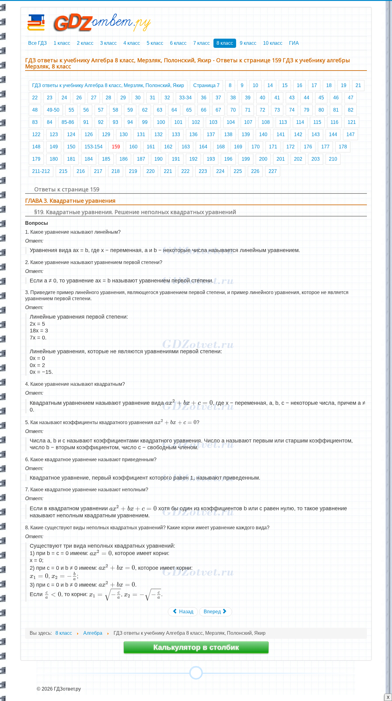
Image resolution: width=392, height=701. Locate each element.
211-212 (41, 171)
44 (306, 97)
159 (116, 146)
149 (54, 146)
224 (220, 171)
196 (228, 159)
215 (63, 171)
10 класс (272, 43)
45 (321, 97)
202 (298, 159)
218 (115, 171)
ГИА (294, 43)
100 (161, 122)
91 (86, 122)
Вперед (213, 611)
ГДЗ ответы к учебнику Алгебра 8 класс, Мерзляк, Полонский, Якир (108, 85)
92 (101, 122)
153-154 (94, 146)
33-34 (185, 97)
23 (49, 97)
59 (130, 110)
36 (203, 97)
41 (277, 97)
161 (151, 146)
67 (218, 110)
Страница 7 (206, 85)
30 (138, 97)
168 (221, 146)
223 (203, 171)
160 (133, 146)
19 (343, 85)
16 (299, 85)
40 (262, 97)
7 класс (201, 43)
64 (174, 110)
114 (300, 122)
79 (306, 110)
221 (168, 171)
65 (189, 110)
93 (115, 122)
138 (228, 134)
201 (281, 159)
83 (35, 122)
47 (350, 97)
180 (54, 159)
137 (211, 134)
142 (298, 134)
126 (89, 134)
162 (168, 146)
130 (123, 134)
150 (71, 146)
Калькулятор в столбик (196, 647)
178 (343, 146)
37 (218, 97)
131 (141, 134)
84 (49, 122)
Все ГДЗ (37, 43)
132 (158, 134)
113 (283, 122)
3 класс (108, 43)
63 (159, 110)
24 (64, 97)
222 (185, 171)
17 (314, 85)
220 (150, 171)
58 (115, 110)
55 (71, 110)
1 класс (62, 43)
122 (36, 134)
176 (308, 146)
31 (152, 97)
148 (36, 146)
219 (133, 171)
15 (285, 85)
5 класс (155, 43)
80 (321, 110)
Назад (185, 611)
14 (270, 85)
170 (255, 146)
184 (89, 159)
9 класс (248, 43)
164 (203, 146)
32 (167, 97)
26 (79, 97)
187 (141, 159)
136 (193, 134)
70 (233, 110)
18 (329, 85)
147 (350, 134)
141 (281, 134)
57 (101, 110)
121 (352, 122)
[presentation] (189, 402)
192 (193, 159)
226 (255, 171)
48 (35, 110)
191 (176, 159)
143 (315, 134)
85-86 (68, 122)
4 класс (131, 43)
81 (336, 110)
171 (273, 146)
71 (248, 110)
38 (233, 97)
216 (81, 171)
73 (277, 110)
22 (35, 97)
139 (246, 134)
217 (98, 171)
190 (158, 159)
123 (54, 134)
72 (262, 110)
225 (238, 171)
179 (36, 159)
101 (178, 122)
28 (108, 97)
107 (248, 122)
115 (317, 122)
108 (266, 122)
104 (231, 122)
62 (145, 110)
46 (336, 97)
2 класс (85, 43)
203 (315, 159)
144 (333, 134)
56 (86, 110)
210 (333, 159)
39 (248, 97)
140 (263, 134)
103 (213, 122)
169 (238, 146)
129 (106, 134)
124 (71, 134)
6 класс (178, 43)
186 (123, 159)
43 (292, 97)
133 (176, 134)
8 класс (225, 43)
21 (358, 85)
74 (292, 110)
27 (93, 97)
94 (130, 122)
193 (211, 159)
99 (145, 122)
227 (273, 171)
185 (106, 159)
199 (246, 159)
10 (255, 85)
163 (186, 146)
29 (123, 97)
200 (263, 159)
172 (290, 146)
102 (196, 122)
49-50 (53, 110)
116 (334, 122)
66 (203, 110)
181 (71, 159)
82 (350, 110)
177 (325, 146)
